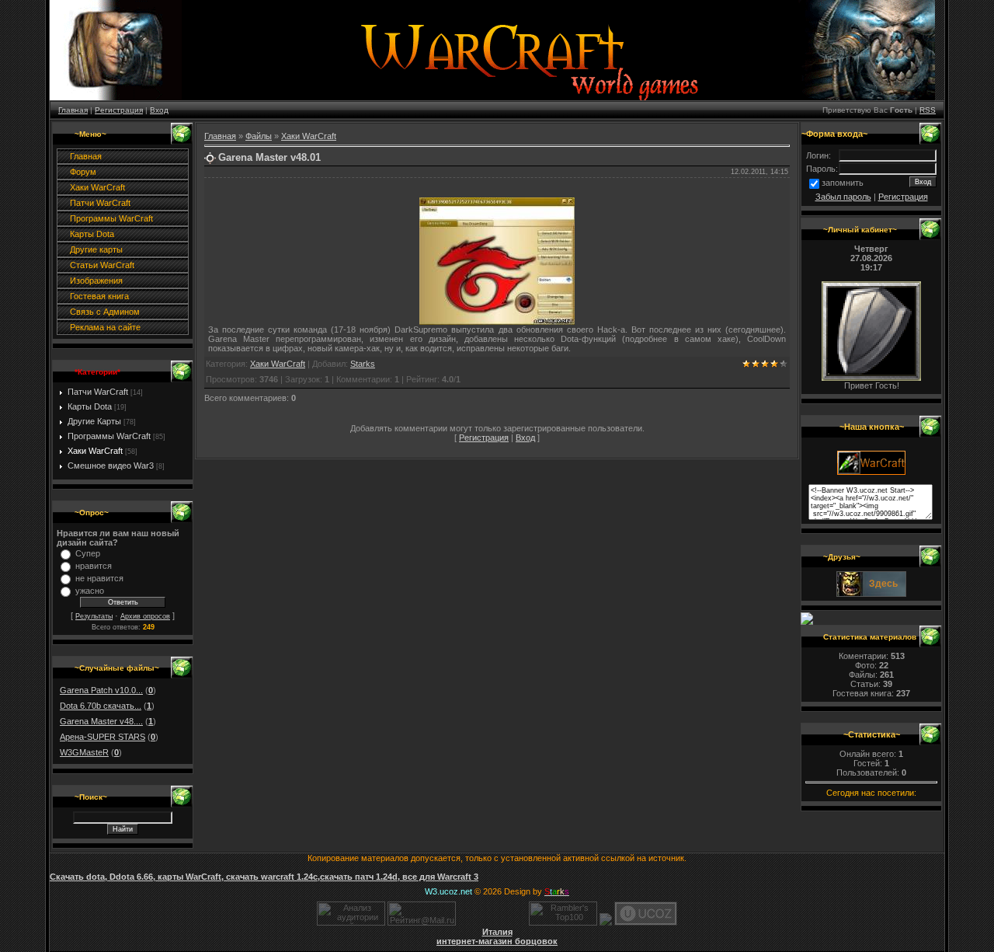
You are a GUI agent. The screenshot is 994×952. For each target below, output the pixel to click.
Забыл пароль (843, 196)
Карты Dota (92, 234)
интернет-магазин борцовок (497, 941)
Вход (159, 110)
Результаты (94, 616)
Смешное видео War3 (111, 465)
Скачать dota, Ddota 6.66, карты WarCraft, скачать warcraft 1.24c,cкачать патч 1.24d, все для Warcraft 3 (264, 876)
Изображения (96, 280)
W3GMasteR (84, 752)
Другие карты (96, 249)
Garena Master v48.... (101, 721)
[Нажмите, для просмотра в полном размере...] (497, 321)
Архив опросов (145, 616)
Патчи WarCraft (100, 202)
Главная (73, 110)
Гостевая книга (99, 296)
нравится (93, 565)
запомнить (843, 182)
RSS (927, 110)
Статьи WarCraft (102, 265)
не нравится (99, 578)
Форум (83, 171)
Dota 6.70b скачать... (100, 705)
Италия (497, 931)
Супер (87, 553)
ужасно (89, 590)
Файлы (258, 136)
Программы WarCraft (111, 218)
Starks (362, 363)
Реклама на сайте (105, 327)
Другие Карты (94, 421)
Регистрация (119, 110)
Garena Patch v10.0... (101, 690)
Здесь (883, 583)
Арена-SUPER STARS (102, 736)
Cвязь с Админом (105, 311)
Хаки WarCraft (97, 187)
